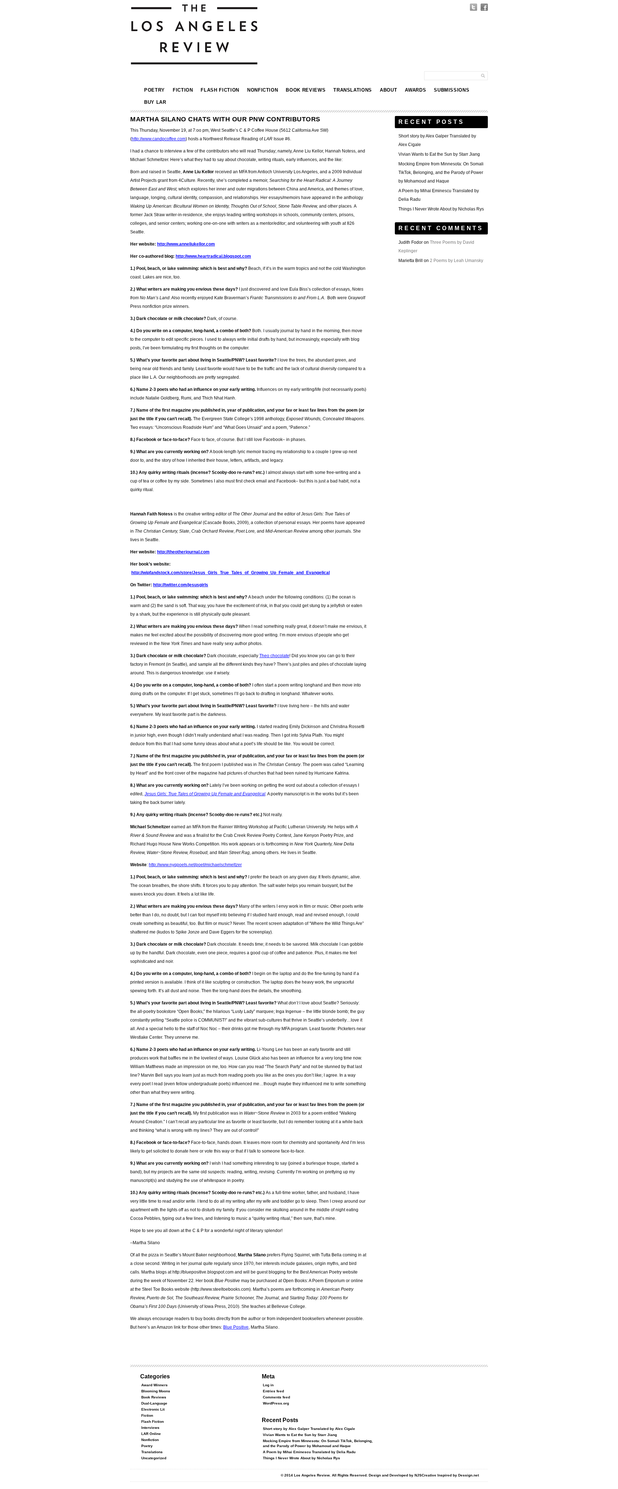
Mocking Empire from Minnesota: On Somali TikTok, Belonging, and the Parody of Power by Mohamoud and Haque (441, 172)
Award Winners (154, 1385)
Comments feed (276, 1397)
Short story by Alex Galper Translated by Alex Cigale (309, 1429)
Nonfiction (262, 90)
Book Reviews (305, 90)
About (388, 90)
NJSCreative (425, 1475)
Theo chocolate (274, 655)
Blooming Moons (155, 1391)
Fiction (183, 90)
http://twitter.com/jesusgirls (180, 584)
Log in (268, 1385)
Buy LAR (155, 102)
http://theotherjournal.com (183, 551)
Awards (415, 90)
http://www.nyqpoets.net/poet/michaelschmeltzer (195, 864)
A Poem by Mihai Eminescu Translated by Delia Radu (309, 1452)
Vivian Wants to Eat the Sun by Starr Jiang (439, 154)
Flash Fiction (220, 90)
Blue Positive (236, 1327)
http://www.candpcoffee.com (159, 138)
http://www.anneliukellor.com (186, 244)
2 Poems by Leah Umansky (456, 260)
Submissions (451, 90)
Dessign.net (468, 1475)
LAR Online (151, 1434)
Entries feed (273, 1391)
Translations (352, 90)
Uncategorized (153, 1458)
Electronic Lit (153, 1409)
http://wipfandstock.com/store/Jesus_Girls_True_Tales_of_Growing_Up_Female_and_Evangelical (230, 572)
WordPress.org (276, 1403)
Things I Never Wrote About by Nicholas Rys (441, 209)
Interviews (150, 1428)
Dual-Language (154, 1403)
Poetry (154, 90)
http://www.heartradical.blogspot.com (213, 256)
